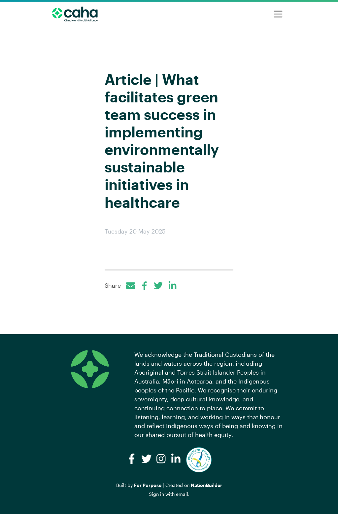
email (182, 494)
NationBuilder (206, 485)
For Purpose (147, 485)
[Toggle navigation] (278, 14)
